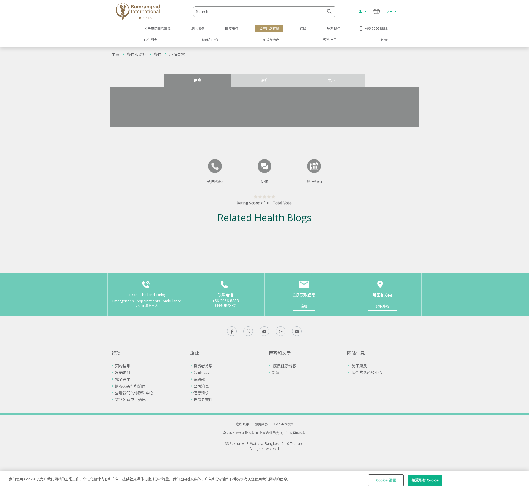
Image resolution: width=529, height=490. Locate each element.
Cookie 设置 (386, 480)
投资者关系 (203, 366)
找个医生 (122, 379)
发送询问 (122, 372)
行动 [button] (116, 353)
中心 (331, 80)
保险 (303, 28)
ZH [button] (390, 11)
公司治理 (201, 386)
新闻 (276, 372)
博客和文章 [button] (280, 353)
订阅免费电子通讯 (130, 399)
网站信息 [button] (356, 353)
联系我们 (333, 28)
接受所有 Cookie (425, 480)
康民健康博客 (284, 366)
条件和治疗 (136, 54)
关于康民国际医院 (157, 28)
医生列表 (150, 39)
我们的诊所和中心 (366, 372)
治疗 (264, 80)
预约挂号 (330, 39)
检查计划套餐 (269, 28)
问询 (384, 39)
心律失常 (177, 54)
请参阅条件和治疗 (130, 386)
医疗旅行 (231, 28)
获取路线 (382, 306)
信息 (197, 80)
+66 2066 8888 (376, 28)
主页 (115, 54)
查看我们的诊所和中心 (134, 393)
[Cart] (376, 11)
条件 (158, 54)
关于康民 (358, 366)
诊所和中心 (210, 39)
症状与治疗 (271, 39)
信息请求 (201, 393)
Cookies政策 (283, 424)
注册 (304, 306)
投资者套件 (203, 399)
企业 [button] (194, 353)
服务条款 (261, 424)
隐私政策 (242, 424)
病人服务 (197, 28)
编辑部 (199, 379)
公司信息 (201, 372)
